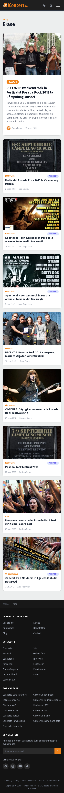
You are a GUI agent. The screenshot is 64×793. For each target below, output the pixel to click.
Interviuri (38, 658)
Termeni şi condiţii (11, 780)
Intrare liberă (10, 674)
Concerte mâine (41, 715)
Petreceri (7, 664)
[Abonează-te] (57, 751)
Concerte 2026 (10, 710)
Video (36, 674)
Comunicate (9, 679)
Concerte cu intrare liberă (47, 700)
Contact (37, 633)
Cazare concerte (11, 700)
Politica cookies (29, 780)
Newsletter (39, 628)
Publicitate (8, 628)
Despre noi (8, 622)
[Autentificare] (51, 5)
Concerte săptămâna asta (46, 721)
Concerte (7, 648)
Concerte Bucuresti (43, 694)
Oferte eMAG (9, 705)
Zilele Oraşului (10, 669)
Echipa (36, 622)
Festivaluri (38, 664)
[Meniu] (58, 5)
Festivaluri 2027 (41, 705)
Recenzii (7, 653)
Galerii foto (39, 653)
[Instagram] (13, 766)
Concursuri (8, 658)
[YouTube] (20, 766)
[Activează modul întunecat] (45, 5)
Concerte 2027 (40, 710)
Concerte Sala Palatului (15, 694)
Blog (5, 633)
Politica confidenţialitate (50, 780)
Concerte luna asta (12, 726)
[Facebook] (6, 766)
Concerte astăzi (11, 715)
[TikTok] (27, 766)
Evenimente (39, 669)
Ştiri (35, 648)
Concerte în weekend (14, 721)
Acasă (6, 604)
